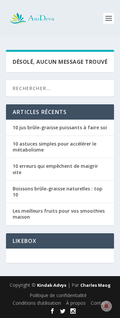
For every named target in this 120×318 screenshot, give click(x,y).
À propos (76, 303)
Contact (99, 303)
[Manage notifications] (106, 306)
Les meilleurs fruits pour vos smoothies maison (59, 214)
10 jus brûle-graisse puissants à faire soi (60, 127)
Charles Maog (95, 285)
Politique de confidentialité (58, 295)
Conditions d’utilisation (37, 303)
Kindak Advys (51, 285)
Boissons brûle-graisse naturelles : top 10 (57, 191)
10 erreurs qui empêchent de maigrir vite (55, 169)
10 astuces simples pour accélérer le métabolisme (54, 147)
